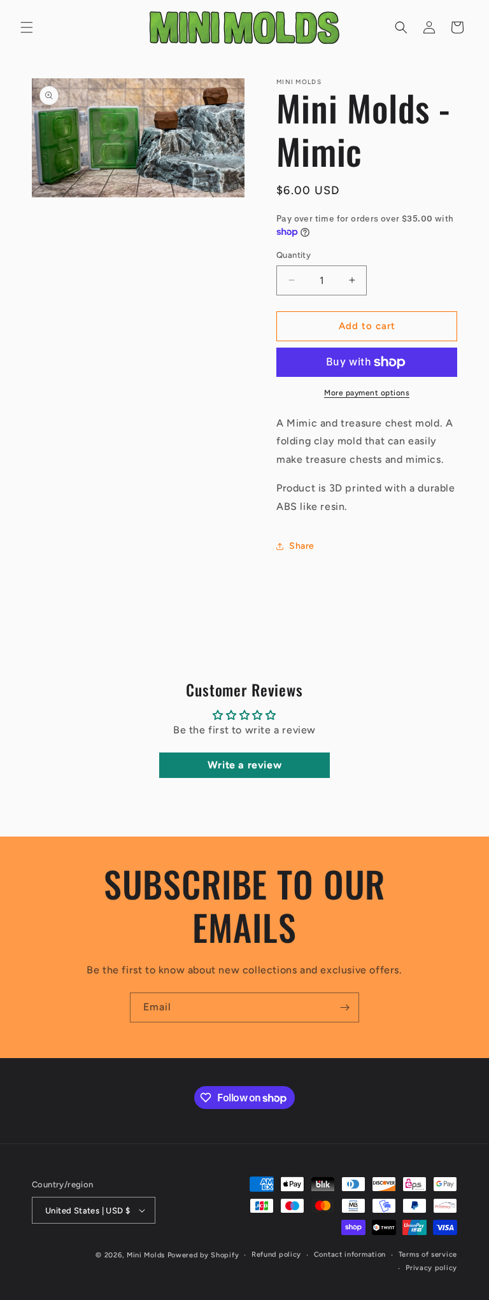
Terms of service (428, 1254)
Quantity (293, 255)
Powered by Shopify (203, 1255)
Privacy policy (431, 1268)
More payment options (366, 392)
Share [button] (302, 545)
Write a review (244, 765)
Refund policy (276, 1254)
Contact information (350, 1254)
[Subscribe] (344, 1007)
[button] (27, 27)
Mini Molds (146, 1255)
